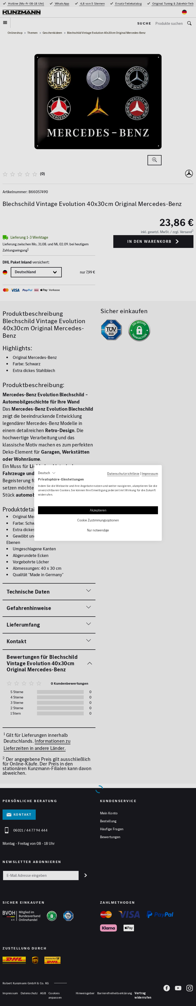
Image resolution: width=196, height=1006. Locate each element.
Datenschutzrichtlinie (123, 473)
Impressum (150, 473)
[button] (47, 473)
